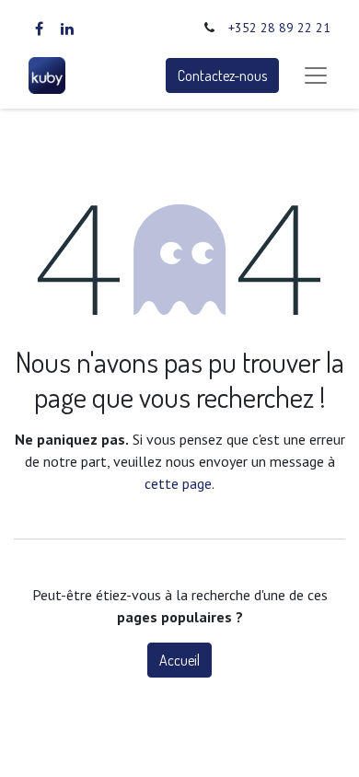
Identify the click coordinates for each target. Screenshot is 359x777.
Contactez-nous (222, 75)
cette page (178, 483)
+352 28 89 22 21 (279, 27)
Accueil (179, 660)
